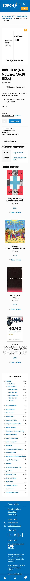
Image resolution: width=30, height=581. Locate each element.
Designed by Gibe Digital (15, 574)
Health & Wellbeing (11, 427)
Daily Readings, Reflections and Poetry (16, 456)
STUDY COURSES (10, 416)
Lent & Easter (9, 481)
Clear (18, 115)
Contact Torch (12, 519)
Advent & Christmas (11, 478)
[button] (25, 30)
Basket (23, 577)
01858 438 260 (20, 4)
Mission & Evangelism (11, 442)
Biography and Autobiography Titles (15, 431)
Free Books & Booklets (11, 485)
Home (6, 16)
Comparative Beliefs (11, 452)
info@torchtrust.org (25, 4)
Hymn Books (9, 471)
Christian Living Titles (11, 420)
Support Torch (12, 540)
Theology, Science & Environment (14, 449)
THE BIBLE (12, 16)
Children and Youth (11, 474)
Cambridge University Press (13, 134)
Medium (4, 113)
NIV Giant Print (13, 398)
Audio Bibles (11, 401)
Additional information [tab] (10, 141)
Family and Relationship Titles (13, 424)
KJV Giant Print (7, 18)
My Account (5, 578)
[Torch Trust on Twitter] (15, 535)
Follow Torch (12, 530)
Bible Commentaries (11, 405)
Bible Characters (10, 413)
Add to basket (15, 121)
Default (6, 132)
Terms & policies (13, 504)
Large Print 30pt (18, 153)
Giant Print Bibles (22, 16)
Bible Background (10, 409)
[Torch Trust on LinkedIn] (20, 535)
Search (15, 578)
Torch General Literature (12, 492)
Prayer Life (8, 463)
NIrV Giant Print (13, 395)
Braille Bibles (11, 384)
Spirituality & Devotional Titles (13, 467)
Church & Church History (12, 438)
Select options (16, 212)
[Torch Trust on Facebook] (10, 535)
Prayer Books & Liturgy (12, 460)
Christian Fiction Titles (11, 434)
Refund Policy (12, 512)
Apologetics (9, 445)
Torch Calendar (10, 489)
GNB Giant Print (13, 389)
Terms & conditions (14, 509)
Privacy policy (12, 515)
